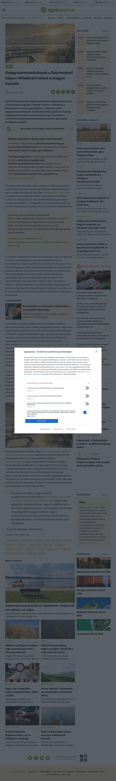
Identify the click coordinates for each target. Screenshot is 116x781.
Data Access (58, 429)
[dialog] (58, 390)
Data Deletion (45, 429)
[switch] (86, 388)
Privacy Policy (71, 429)
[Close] (97, 352)
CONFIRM (41, 421)
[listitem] (58, 383)
